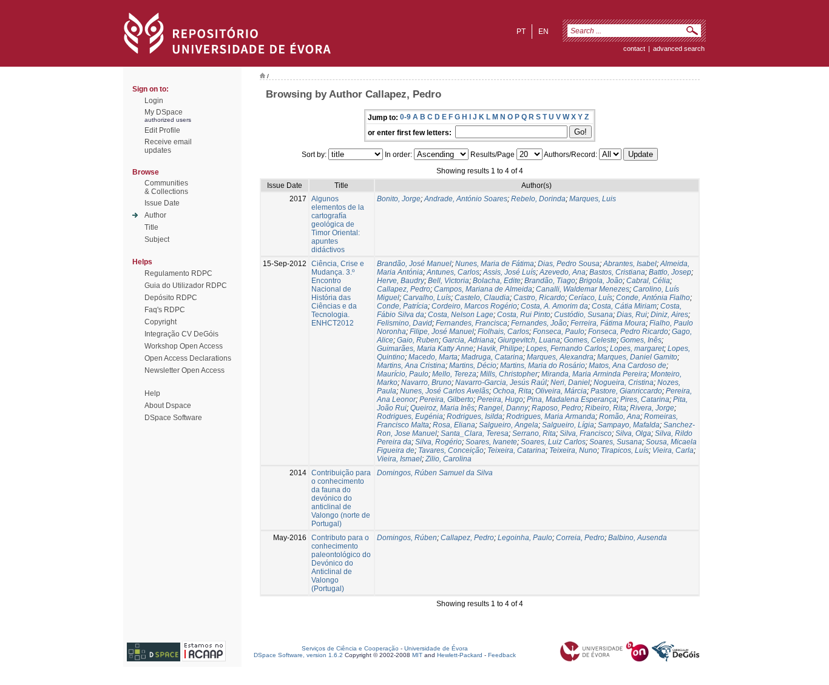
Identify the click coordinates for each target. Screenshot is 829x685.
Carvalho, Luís (427, 297)
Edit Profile (162, 130)
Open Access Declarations (187, 358)
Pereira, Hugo (500, 399)
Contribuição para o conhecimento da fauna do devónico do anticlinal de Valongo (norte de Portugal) (341, 498)
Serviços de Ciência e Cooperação (350, 648)
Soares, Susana (615, 442)
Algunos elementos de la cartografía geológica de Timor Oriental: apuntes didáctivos (337, 224)
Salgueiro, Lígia (568, 425)
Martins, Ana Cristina (411, 365)
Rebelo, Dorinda (538, 199)
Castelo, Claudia (482, 297)
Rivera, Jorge (652, 408)
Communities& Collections (166, 187)
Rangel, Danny (503, 408)
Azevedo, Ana (563, 272)
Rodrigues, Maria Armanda (550, 416)
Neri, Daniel (570, 382)
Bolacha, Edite (497, 280)
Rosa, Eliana (454, 425)
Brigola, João (601, 280)
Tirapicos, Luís (625, 450)
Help (152, 393)
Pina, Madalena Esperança (572, 399)
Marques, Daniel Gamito (637, 357)
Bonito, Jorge (399, 199)
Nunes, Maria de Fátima (494, 263)
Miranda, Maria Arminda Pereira (594, 374)
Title (151, 227)
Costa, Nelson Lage (460, 314)
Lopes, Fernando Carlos (566, 348)
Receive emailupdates (168, 146)
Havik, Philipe (500, 348)
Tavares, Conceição (451, 450)
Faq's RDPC (164, 310)
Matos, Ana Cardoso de (627, 365)
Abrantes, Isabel (630, 263)
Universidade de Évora (436, 648)
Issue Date (162, 203)
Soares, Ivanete (491, 442)
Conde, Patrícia (402, 306)
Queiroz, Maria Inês (442, 408)
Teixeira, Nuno (573, 450)
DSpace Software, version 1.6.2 (298, 655)
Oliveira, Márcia (561, 391)
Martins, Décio (472, 365)
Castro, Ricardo (539, 297)
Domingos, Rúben (407, 537)
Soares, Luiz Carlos (553, 442)
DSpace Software (173, 417)
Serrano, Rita (534, 433)
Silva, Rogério (438, 442)
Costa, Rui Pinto (523, 314)
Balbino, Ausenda (637, 537)
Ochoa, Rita (512, 391)
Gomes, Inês (641, 340)
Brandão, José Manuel (414, 263)
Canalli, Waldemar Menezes (582, 289)
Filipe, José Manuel (442, 331)
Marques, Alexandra (560, 357)
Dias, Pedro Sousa (569, 263)
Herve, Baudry (400, 280)
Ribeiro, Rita (605, 408)
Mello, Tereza (454, 374)
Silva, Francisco (586, 433)
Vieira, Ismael (399, 459)
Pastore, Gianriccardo (626, 391)
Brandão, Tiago (549, 280)
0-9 (405, 117)
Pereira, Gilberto (446, 399)
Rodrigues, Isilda (474, 416)
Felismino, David (404, 323)
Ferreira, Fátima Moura (608, 323)
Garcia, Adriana (468, 340)
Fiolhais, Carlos (503, 331)
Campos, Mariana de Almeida (483, 289)
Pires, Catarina (644, 399)
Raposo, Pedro (556, 408)
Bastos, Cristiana (617, 272)
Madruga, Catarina (492, 357)
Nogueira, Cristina (624, 382)
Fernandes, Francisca (471, 323)
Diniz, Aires (669, 314)
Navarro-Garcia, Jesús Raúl (501, 382)
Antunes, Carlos (453, 272)
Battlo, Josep (670, 272)
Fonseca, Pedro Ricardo (628, 331)
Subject (156, 239)
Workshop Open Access (183, 346)
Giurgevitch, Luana (529, 340)
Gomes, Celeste (590, 340)
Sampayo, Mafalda (629, 425)
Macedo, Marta (433, 357)
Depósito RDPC (170, 297)
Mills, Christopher (509, 374)
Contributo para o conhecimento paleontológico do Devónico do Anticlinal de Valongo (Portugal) (341, 563)
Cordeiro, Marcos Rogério (474, 306)
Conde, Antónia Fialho (653, 297)
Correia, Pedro (580, 537)
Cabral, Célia (648, 280)
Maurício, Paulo (402, 374)
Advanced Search (679, 48)
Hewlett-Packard (459, 655)
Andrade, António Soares (465, 199)
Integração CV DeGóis (181, 334)
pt (521, 31)
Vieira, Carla (673, 450)
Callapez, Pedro (403, 289)
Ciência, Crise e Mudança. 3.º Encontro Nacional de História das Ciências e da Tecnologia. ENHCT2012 (337, 293)
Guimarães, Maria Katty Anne (425, 348)
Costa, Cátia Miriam (624, 306)
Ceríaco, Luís (590, 297)
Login (153, 100)
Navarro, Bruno (426, 382)
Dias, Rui (632, 314)
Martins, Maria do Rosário (542, 365)
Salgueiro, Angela (508, 425)
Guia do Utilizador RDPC (185, 285)
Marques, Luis (592, 199)
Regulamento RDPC (178, 273)
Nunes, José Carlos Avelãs (444, 391)
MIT (417, 655)
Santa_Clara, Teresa (475, 433)
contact (634, 48)
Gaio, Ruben (418, 340)
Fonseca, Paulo (558, 331)
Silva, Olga (633, 433)
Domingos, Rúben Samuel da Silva (435, 473)
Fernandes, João (539, 323)
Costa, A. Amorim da (554, 306)
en (543, 31)
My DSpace (163, 112)
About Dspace (167, 405)
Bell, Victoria (448, 280)
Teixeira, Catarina (516, 450)
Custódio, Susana (583, 314)
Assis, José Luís (509, 272)
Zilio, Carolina (448, 459)
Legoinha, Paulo (525, 537)
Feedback (502, 655)
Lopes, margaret (637, 348)
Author (155, 215)
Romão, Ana (619, 416)
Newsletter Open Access (184, 370)
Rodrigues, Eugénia (410, 416)
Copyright (160, 322)
